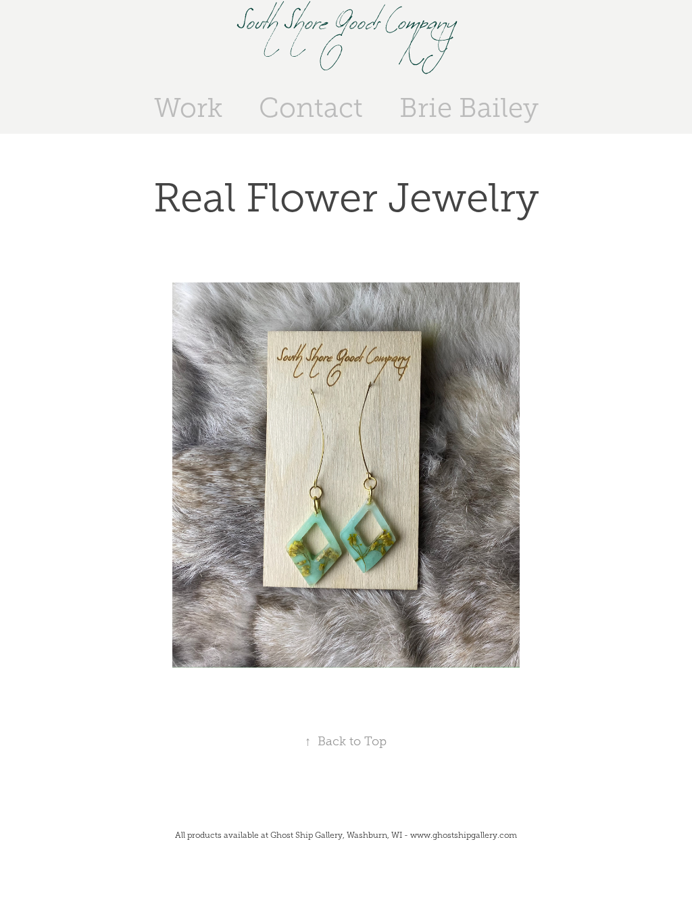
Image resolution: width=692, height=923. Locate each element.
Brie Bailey (469, 108)
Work (188, 108)
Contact (311, 108)
